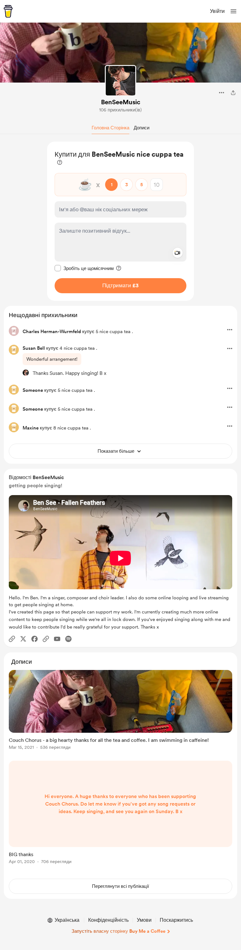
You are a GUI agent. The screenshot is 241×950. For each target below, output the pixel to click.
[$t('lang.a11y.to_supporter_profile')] (26, 372)
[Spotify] (68, 639)
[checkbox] (84, 268)
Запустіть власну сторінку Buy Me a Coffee (118, 931)
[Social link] (12, 639)
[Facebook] (34, 639)
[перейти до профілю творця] (120, 80)
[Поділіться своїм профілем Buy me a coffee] (233, 93)
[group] (120, 713)
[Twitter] (23, 639)
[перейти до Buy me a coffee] (8, 11)
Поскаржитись (176, 920)
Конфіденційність (108, 920)
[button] (233, 11)
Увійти (217, 11)
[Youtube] (57, 639)
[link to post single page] (120, 711)
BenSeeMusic (120, 102)
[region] (120, 221)
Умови (144, 920)
